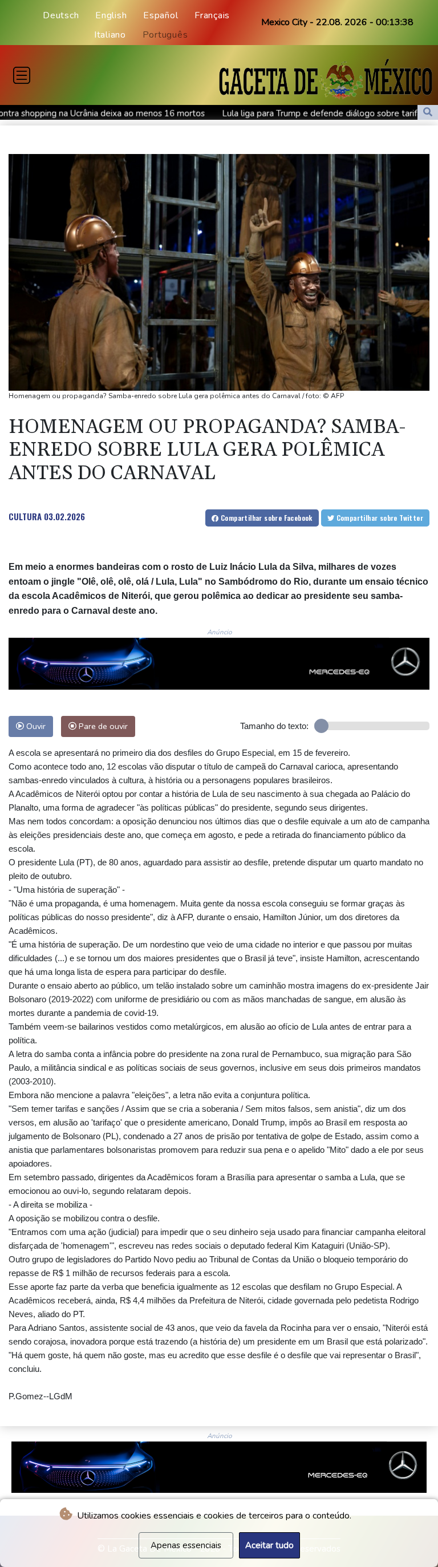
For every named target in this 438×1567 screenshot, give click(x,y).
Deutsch (61, 15)
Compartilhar (266, 518)
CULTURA (25, 516)
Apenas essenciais (186, 1545)
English (111, 15)
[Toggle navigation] (22, 75)
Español (160, 15)
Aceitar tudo (269, 1545)
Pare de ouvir (102, 726)
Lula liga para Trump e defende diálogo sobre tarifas (262, 113)
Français (212, 15)
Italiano (110, 35)
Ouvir (35, 726)
